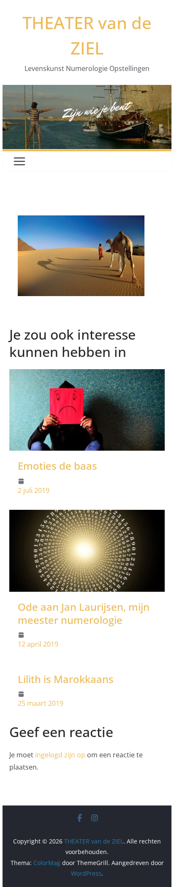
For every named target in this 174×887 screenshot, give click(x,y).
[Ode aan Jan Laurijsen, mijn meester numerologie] (87, 515)
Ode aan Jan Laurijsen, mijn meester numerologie (84, 613)
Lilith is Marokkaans (66, 679)
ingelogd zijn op (60, 754)
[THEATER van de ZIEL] (87, 90)
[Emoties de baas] (87, 375)
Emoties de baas (57, 466)
